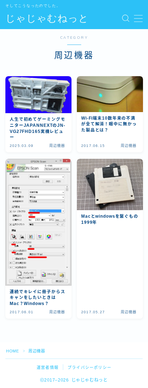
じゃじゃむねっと (47, 18)
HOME (12, 351)
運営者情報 (48, 367)
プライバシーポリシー (89, 367)
